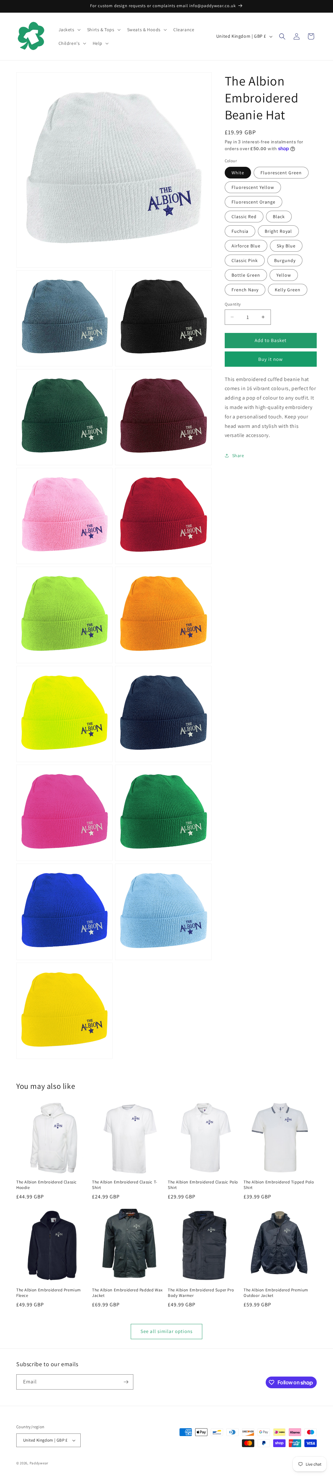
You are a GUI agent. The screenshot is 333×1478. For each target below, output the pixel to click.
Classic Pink (245, 260)
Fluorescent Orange (253, 202)
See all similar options (166, 1331)
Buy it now (270, 359)
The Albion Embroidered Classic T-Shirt (124, 1185)
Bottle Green (246, 275)
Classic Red (244, 216)
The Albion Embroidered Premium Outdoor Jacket (276, 1292)
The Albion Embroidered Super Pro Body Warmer (201, 1292)
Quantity (233, 304)
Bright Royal (278, 231)
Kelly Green (287, 290)
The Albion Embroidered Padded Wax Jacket (127, 1292)
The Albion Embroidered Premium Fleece (48, 1292)
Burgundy (285, 260)
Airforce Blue (246, 246)
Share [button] (238, 455)
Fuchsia (240, 231)
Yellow (283, 275)
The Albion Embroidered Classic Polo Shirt (203, 1185)
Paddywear (39, 1463)
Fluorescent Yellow (253, 187)
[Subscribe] (126, 1382)
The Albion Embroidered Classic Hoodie (46, 1185)
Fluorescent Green (281, 173)
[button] (69, 29)
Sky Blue (286, 246)
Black (279, 216)
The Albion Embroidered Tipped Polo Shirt (279, 1185)
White (238, 173)
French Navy (245, 290)
